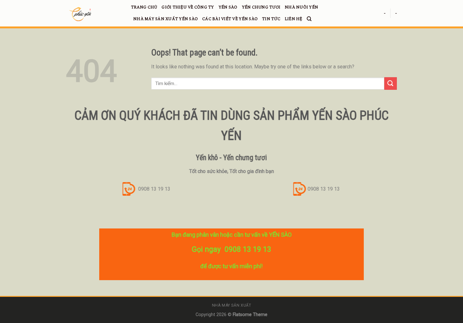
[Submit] (390, 83)
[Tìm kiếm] (309, 19)
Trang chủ (144, 7)
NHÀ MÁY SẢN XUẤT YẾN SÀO (165, 19)
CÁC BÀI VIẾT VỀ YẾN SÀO (230, 19)
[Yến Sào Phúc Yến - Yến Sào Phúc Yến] (94, 14)
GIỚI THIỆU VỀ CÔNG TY (188, 7)
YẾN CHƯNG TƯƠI (261, 7)
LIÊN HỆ (293, 19)
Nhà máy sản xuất (231, 305)
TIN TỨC (271, 19)
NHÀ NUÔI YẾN (301, 7)
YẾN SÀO (228, 7)
